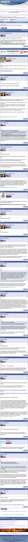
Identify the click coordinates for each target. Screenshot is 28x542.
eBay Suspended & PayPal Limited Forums (8, 511)
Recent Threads (19, 22)
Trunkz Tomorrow (5, 33)
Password (2, 20)
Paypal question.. (6, 514)
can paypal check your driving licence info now (8, 524)
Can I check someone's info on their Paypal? (8, 522)
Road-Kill (3, 263)
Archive (24, 535)
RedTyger (17, 541)
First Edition (4, 123)
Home (2, 16)
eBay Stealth (23, 539)
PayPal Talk (13, 16)
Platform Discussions (7, 16)
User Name (2, 19)
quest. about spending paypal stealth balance (17, 514)
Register (5, 22)
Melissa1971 (9, 92)
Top (27, 535)
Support (15, 535)
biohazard (3, 293)
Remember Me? (13, 19)
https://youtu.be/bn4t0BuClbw (7, 70)
